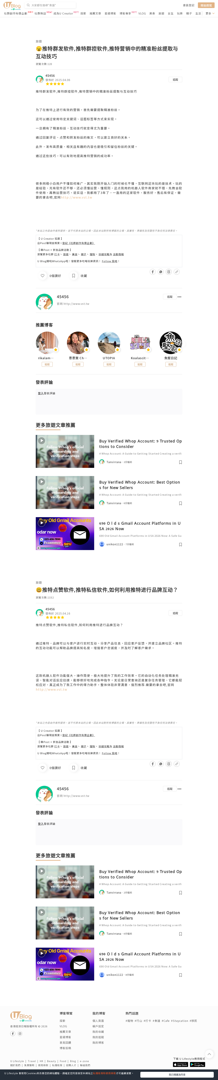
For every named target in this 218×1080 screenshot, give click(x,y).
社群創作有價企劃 (15, 13)
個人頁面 (98, 1021)
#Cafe (166, 1021)
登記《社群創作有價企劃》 (78, 243)
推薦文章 (95, 13)
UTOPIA (109, 358)
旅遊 (161, 13)
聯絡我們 (86, 1065)
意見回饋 (65, 1042)
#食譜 (156, 1021)
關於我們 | (17, 1065)
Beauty (53, 1061)
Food (65, 1061)
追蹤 (175, 79)
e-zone (85, 1061)
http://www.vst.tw (76, 197)
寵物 (92, 254)
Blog (75, 1061)
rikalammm (47, 358)
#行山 (138, 1021)
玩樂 (180, 13)
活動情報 (118, 254)
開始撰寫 (206, 5)
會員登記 (188, 5)
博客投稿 (65, 1048)
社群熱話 (40, 13)
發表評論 (46, 393)
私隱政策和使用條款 (104, 1073)
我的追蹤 (98, 1037)
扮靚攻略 (104, 254)
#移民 (193, 1021)
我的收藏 (98, 1032)
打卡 (57, 254)
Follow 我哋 (109, 261)
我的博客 (98, 1042)
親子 (189, 13)
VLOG (142, 13)
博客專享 (125, 13)
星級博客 (110, 13)
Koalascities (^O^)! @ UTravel (140, 358)
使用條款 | (45, 1065)
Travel (34, 1061)
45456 (50, 75)
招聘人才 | (73, 1065)
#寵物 (129, 1021)
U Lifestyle (19, 1061)
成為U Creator (63, 13)
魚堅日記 (170, 358)
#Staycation (179, 1021)
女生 (171, 13)
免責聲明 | (31, 1065)
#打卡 (147, 1021)
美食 (152, 13)
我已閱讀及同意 (177, 1074)
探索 (83, 13)
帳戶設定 (98, 1026)
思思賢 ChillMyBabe (78, 358)
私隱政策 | (59, 1065)
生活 (198, 13)
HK (43, 1061)
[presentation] (35, 344)
